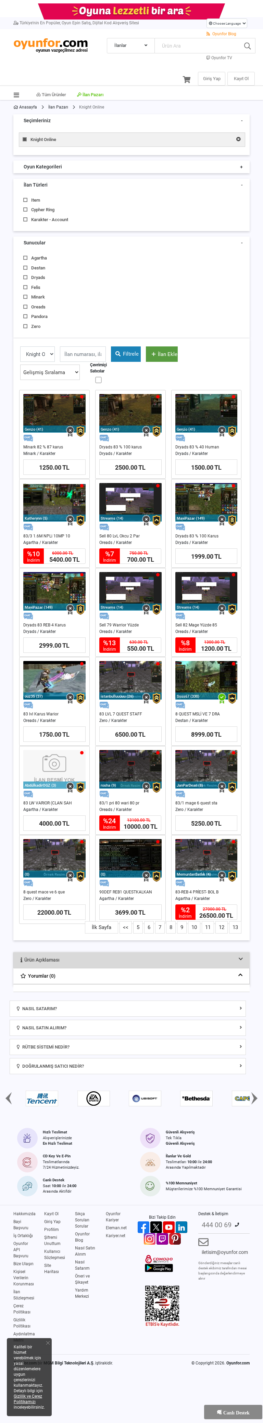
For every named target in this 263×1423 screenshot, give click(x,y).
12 (221, 927)
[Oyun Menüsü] (18, 93)
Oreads (38, 306)
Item (35, 200)
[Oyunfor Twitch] (162, 1238)
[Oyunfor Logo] (50, 44)
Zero (35, 326)
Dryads (38, 277)
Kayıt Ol (51, 1213)
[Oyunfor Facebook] (143, 1226)
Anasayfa (27, 107)
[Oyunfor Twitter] (156, 1226)
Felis (35, 287)
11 (208, 927)
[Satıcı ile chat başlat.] (28, 438)
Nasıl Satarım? (39, 1008)
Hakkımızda (24, 1213)
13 (235, 927)
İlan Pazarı (92, 94)
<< (125, 927)
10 (194, 927)
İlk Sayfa (101, 927)
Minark (38, 297)
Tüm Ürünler (53, 94)
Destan (38, 267)
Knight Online (43, 139)
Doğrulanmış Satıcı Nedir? (52, 1066)
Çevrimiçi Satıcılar (98, 368)
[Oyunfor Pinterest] (175, 1238)
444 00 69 (216, 1225)
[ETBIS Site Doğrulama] (162, 1306)
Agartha (39, 258)
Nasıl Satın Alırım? (43, 1027)
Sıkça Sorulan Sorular (82, 1220)
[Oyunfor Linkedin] (181, 1226)
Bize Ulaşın (23, 1263)
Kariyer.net (115, 1235)
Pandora (39, 316)
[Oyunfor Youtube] (169, 1226)
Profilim (51, 1229)
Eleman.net (116, 1227)
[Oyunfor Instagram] (149, 1238)
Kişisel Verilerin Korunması (23, 1277)
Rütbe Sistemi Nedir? (45, 1047)
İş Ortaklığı (23, 1235)
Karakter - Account (49, 219)
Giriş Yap (52, 1221)
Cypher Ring (42, 209)
